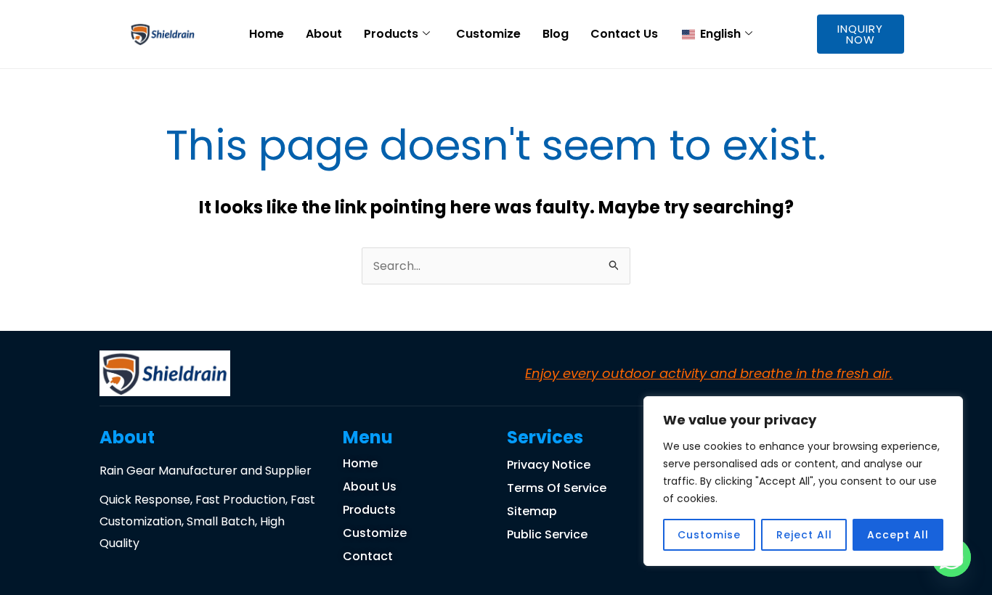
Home (266, 33)
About (324, 33)
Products (391, 33)
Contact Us (624, 33)
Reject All (804, 535)
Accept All (898, 535)
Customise (709, 535)
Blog (555, 33)
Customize (488, 33)
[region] (803, 481)
